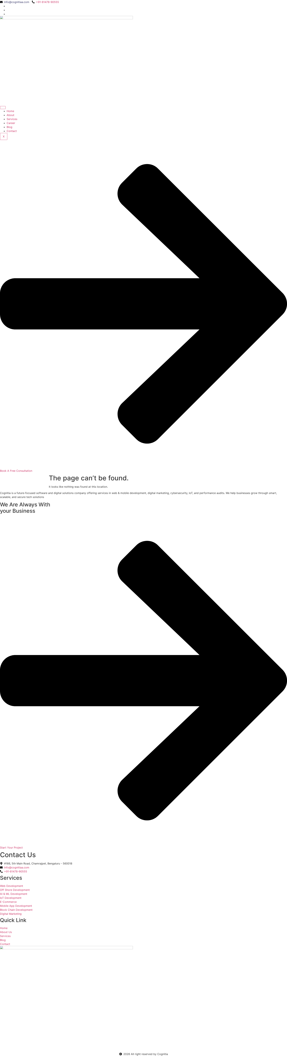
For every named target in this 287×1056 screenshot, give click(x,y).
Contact (12, 131)
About (10, 115)
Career (11, 123)
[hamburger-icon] (3, 107)
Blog (9, 127)
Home (10, 111)
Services (12, 119)
